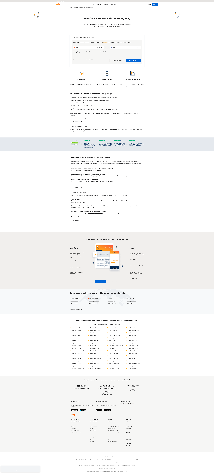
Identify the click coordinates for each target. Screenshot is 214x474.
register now (101, 176)
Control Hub (73, 428)
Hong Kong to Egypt (76, 355)
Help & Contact (120, 414)
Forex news (92, 441)
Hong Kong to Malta (94, 363)
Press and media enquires (112, 441)
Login (89, 414)
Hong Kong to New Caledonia (115, 332)
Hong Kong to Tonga (132, 353)
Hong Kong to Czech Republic (78, 350)
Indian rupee (111, 301)
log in (95, 60)
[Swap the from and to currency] (107, 47)
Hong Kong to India (94, 335)
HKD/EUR (90, 211)
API (108, 439)
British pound (74, 301)
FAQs (104, 414)
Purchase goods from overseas (113, 432)
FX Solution (73, 426)
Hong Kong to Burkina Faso (77, 338)
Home (71, 7)
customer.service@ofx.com (81, 388)
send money (109, 176)
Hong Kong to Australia (76, 327)
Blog (90, 439)
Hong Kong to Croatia (76, 345)
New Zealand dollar (114, 303)
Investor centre (129, 434)
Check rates (113, 4)
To (110, 44)
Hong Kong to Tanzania (133, 345)
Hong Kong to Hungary (95, 332)
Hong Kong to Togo (132, 350)
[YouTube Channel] (131, 403)
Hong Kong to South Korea (133, 332)
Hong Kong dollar (94, 301)
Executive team (129, 447)
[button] (82, 42)
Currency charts (92, 430)
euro (111, 298)
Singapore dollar (131, 301)
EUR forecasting (75, 220)
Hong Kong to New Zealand (115, 335)
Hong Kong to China (76, 343)
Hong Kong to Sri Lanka (133, 338)
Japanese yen (74, 303)
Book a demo (139, 414)
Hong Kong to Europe (76, 358)
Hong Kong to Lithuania (95, 355)
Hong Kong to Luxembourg (96, 358)
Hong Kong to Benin (76, 335)
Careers (127, 448)
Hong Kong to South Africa (133, 330)
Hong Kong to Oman (113, 340)
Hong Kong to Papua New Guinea (116, 345)
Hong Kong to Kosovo (95, 350)
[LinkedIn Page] (123, 403)
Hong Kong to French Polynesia (78, 368)
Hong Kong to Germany (95, 327)
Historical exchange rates (94, 424)
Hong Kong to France (76, 366)
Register (154, 4)
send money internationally (95, 213)
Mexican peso (94, 303)
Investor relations (129, 439)
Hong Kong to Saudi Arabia (115, 361)
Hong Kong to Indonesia (95, 338)
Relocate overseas (111, 428)
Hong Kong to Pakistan (114, 343)
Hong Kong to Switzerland (133, 343)
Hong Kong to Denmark (77, 353)
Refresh (92, 37)
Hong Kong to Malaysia (95, 361)
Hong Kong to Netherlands (114, 330)
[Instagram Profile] (133, 403)
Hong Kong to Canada (76, 340)
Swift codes (92, 432)
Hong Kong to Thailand (133, 348)
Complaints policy (129, 426)
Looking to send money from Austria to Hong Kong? (107, 324)
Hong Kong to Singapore (114, 366)
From (74, 44)
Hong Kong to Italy (94, 345)
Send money (75, 7)
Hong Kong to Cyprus (76, 348)
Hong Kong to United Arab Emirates (135, 361)
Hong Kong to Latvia (94, 353)
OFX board (128, 445)
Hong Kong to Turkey (132, 355)
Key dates (128, 437)
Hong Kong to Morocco (114, 327)
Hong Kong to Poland (113, 353)
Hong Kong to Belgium (76, 332)
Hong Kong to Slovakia (114, 368)
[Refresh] (72, 37)
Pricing (72, 435)
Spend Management (75, 430)
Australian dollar (75, 298)
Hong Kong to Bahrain (76, 330)
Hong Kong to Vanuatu (132, 366)
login (89, 100)
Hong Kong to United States (134, 363)
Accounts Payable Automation (76, 432)
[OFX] (58, 4)
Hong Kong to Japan (94, 348)
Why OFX (99, 4)
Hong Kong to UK (131, 358)
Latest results (128, 435)
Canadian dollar (93, 298)
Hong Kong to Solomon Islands (134, 327)
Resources (106, 4)
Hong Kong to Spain (132, 335)
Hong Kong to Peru (113, 348)
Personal (63, 1)
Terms (126, 471)
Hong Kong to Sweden (132, 340)
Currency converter (93, 421)
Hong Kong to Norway (114, 338)
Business (58, 1)
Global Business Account (75, 421)
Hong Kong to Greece (95, 330)
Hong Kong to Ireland (94, 340)
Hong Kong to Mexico (95, 366)
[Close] (38, 467)
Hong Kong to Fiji (75, 361)
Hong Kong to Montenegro (96, 368)
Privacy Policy (128, 428)
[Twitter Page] (126, 403)
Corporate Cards (74, 424)
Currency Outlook (93, 437)
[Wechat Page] (128, 403)
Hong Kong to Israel (94, 343)
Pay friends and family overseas (114, 426)
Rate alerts (92, 428)
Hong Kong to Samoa (113, 358)
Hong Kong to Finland (76, 363)
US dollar (130, 303)
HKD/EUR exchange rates (77, 222)
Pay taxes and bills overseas (113, 430)
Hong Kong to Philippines (114, 350)
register (91, 60)
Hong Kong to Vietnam (132, 368)
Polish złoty (130, 298)
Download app (110, 424)
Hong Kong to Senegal (114, 363)
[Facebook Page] (121, 403)
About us (127, 421)
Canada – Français (129, 424)
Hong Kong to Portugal (114, 355)
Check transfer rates (93, 426)
